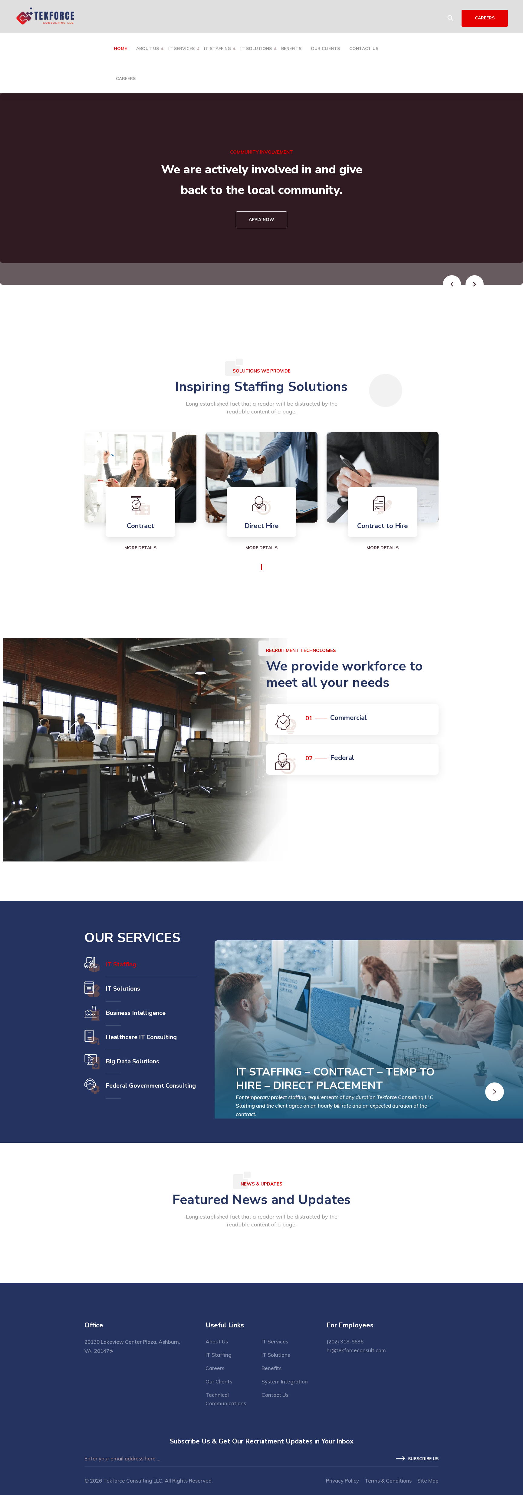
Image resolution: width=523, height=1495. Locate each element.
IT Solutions (256, 49)
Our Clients (325, 49)
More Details (140, 548)
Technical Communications (226, 1399)
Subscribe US (423, 1459)
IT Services (181, 49)
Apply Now (261, 270)
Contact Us (363, 49)
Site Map (428, 1480)
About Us (147, 49)
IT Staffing (217, 49)
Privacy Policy (342, 1480)
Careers (126, 79)
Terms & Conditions (388, 1480)
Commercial (348, 717)
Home (120, 49)
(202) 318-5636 (345, 1341)
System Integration (285, 1381)
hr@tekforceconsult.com (356, 1350)
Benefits (291, 49)
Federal (342, 757)
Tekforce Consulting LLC (132, 1480)
